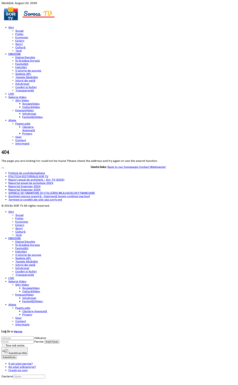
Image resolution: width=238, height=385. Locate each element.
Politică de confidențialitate (26, 173)
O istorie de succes (28, 70)
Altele (12, 120)
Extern (19, 40)
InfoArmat (22, 84)
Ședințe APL (23, 74)
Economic (21, 37)
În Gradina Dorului (27, 60)
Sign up (18, 331)
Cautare (7, 376)
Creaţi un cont (18, 370)
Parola (38, 341)
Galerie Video (17, 97)
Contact (20, 140)
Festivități (21, 64)
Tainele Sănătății (26, 77)
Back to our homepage (123, 167)
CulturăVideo (31, 107)
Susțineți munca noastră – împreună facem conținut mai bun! (49, 196)
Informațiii (22, 143)
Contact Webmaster (152, 167)
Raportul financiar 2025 (24, 189)
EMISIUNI (14, 54)
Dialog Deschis (25, 57)
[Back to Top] (2, 167)
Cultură (20, 47)
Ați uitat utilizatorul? (22, 367)
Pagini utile (22, 123)
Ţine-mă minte (15, 345)
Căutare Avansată (28, 128)
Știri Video (22, 100)
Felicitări (21, 67)
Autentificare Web (17, 353)
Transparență (24, 90)
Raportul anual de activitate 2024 (30, 183)
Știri (11, 27)
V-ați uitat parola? (20, 363)
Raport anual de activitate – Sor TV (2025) (36, 179)
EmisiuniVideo (24, 110)
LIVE (11, 93)
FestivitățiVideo (32, 117)
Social (19, 30)
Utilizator (40, 338)
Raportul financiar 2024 (24, 186)
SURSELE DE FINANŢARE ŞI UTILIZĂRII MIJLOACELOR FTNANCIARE (51, 193)
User (18, 137)
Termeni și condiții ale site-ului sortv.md (35, 199)
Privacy (27, 133)
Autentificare (9, 357)
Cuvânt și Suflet (26, 87)
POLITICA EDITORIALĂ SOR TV (28, 176)
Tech (18, 50)
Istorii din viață (25, 80)
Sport (19, 44)
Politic (19, 34)
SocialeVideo (31, 103)
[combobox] (29, 376)
